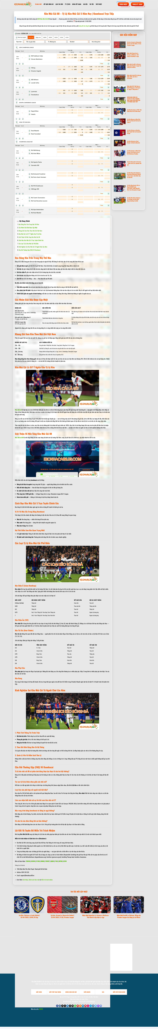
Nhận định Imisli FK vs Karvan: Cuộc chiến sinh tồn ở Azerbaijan (134, 77)
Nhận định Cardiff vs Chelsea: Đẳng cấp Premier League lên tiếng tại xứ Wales (134, 66)
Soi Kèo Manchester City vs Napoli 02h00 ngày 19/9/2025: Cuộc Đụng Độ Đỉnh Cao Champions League (134, 188)
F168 (56, 861)
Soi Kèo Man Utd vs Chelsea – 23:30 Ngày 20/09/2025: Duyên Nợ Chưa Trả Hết (134, 199)
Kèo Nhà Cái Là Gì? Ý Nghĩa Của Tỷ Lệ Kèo (30, 234)
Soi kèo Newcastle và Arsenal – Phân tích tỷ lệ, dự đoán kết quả (134, 163)
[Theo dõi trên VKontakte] (93, 1006)
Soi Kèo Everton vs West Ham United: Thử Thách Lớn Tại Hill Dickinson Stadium (134, 152)
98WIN (41, 1009)
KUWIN (33, 861)
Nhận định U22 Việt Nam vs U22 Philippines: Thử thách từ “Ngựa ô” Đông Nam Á (133, 88)
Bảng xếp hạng (76, 4)
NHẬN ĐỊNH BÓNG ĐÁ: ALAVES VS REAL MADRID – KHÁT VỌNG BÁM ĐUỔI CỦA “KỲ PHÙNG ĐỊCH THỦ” (133, 100)
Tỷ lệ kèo (67, 4)
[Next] (144, 911)
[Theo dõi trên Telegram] (95, 1006)
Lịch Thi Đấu (59, 4)
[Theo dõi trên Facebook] (57, 1006)
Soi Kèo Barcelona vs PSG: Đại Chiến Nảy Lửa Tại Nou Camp (134, 110)
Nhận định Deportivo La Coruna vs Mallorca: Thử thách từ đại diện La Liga (133, 55)
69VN (65, 861)
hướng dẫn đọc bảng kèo (84, 26)
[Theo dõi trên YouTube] (85, 1006)
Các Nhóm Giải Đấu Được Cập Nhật (28, 227)
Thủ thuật (99, 4)
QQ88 (52, 861)
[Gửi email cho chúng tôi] (72, 1006)
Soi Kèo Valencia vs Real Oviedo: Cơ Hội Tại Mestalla (133, 142)
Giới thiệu (25, 880)
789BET (47, 861)
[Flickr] (88, 1006)
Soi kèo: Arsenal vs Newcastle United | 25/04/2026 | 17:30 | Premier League (134, 43)
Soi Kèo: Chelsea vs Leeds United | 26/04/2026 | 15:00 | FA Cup (29, 916)
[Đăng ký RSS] (80, 1006)
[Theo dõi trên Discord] (101, 1006)
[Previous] (13, 911)
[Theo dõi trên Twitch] (98, 1006)
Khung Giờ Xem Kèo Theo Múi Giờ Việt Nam (30, 231)
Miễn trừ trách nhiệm (47, 880)
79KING (28, 861)
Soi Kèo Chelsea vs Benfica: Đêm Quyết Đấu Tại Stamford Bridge (134, 132)
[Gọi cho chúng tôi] (75, 1006)
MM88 (42, 861)
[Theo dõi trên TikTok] (62, 1006)
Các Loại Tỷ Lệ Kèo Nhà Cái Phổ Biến (28, 243)
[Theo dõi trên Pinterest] (78, 1006)
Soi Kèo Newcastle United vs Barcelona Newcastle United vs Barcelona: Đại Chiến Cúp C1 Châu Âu (134, 175)
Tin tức (92, 4)
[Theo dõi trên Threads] (70, 1006)
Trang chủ (38, 4)
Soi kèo (85, 4)
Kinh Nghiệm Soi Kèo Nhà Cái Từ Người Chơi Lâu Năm (33, 247)
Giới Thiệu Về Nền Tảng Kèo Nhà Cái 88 (29, 237)
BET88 (60, 861)
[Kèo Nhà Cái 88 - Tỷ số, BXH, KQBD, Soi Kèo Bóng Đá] (23, 4)
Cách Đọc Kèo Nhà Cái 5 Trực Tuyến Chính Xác (31, 240)
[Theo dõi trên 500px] (90, 1006)
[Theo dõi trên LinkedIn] (83, 1006)
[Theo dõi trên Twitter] (67, 1006)
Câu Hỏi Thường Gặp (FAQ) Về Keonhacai (30, 250)
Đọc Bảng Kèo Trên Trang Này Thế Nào (29, 224)
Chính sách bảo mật (34, 880)
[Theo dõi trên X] (65, 1006)
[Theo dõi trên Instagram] (60, 1006)
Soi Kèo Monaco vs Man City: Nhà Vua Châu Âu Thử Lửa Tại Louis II (134, 121)
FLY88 (38, 861)
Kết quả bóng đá (48, 4)
